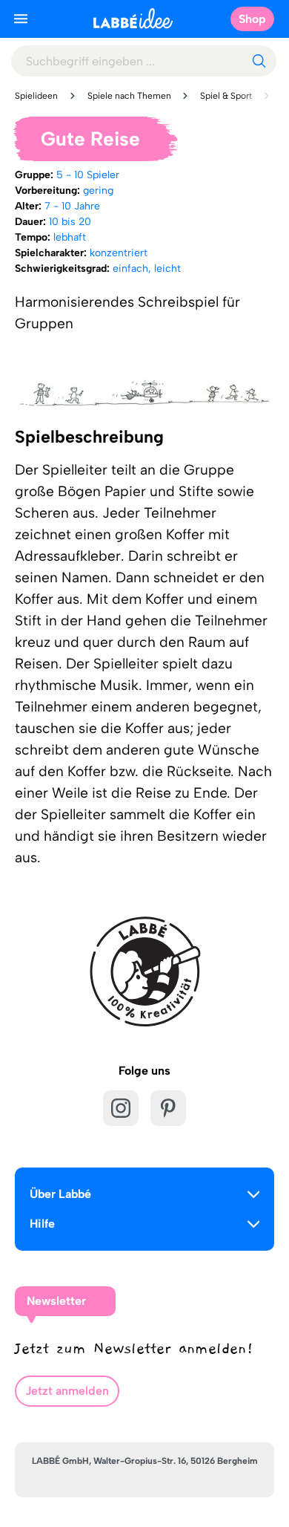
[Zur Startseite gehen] (133, 18)
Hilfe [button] (42, 1224)
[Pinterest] (168, 1108)
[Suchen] (258, 60)
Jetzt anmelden (67, 1391)
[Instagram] (121, 1108)
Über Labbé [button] (60, 1194)
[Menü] (21, 18)
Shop (252, 19)
